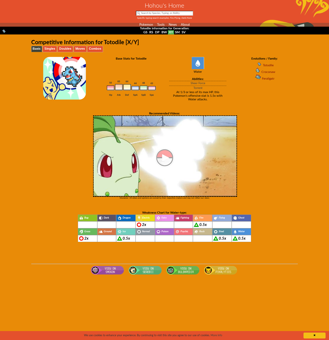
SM (177, 32)
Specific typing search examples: (164, 18)
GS (145, 32)
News (173, 24)
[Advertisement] (164, 307)
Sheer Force (198, 83)
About (185, 24)
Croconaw (268, 71)
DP (157, 32)
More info (216, 335)
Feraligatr (268, 78)
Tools (160, 24)
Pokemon (146, 24)
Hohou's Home (164, 6)
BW (164, 32)
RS (151, 32)
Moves (80, 48)
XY (171, 32)
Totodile (268, 65)
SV (184, 32)
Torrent (197, 88)
